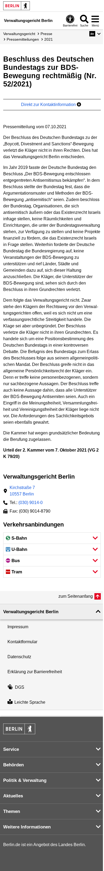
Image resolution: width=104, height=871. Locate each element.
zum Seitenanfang (75, 596)
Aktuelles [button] (13, 795)
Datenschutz (19, 656)
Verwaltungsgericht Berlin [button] (30, 611)
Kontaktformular (22, 641)
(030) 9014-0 (30, 502)
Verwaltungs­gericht (19, 34)
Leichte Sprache (29, 702)
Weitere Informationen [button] (27, 827)
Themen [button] (11, 811)
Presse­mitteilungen (23, 39)
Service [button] (11, 749)
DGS (19, 687)
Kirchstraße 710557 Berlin (22, 490)
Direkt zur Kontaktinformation (49, 104)
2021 (48, 39)
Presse (46, 34)
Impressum (17, 626)
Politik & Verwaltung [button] (24, 780)
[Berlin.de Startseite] (16, 5)
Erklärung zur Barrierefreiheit (34, 671)
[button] (95, 33)
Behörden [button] (13, 764)
